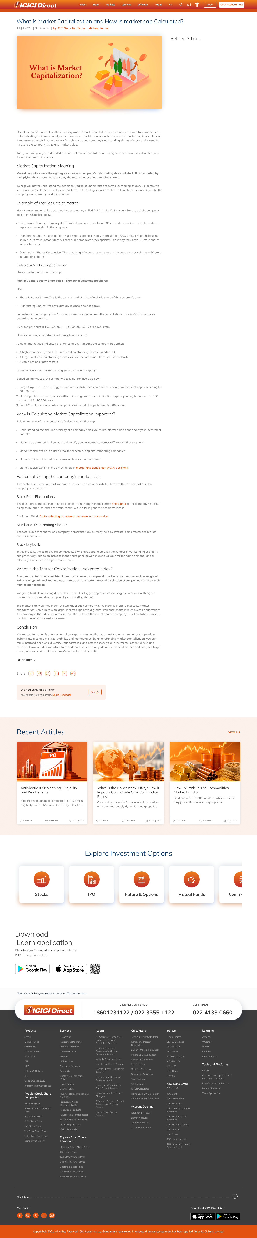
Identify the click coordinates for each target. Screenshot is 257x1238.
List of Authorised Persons (215, 1083)
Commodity (30, 1046)
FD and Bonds (31, 1051)
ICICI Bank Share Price (71, 1171)
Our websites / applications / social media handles (217, 1077)
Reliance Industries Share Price (37, 1110)
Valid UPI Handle (68, 1129)
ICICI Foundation (175, 1098)
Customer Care (68, 1051)
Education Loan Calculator (145, 1098)
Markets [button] (110, 4)
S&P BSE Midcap (175, 1041)
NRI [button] (171, 4)
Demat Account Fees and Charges (109, 1095)
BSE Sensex (173, 1051)
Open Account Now (231, 4)
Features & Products (70, 1109)
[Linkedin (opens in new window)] (44, 1215)
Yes (93, 692)
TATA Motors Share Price (73, 1176)
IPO (26, 1075)
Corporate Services (70, 1066)
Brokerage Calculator (142, 1074)
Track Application (211, 1093)
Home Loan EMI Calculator (145, 1093)
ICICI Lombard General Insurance (178, 1110)
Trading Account (140, 1122)
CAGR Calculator (140, 1088)
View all (234, 732)
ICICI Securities (174, 1103)
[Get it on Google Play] (228, 1216)
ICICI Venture (173, 1129)
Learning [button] (126, 4)
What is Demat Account (108, 1059)
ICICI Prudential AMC (178, 1124)
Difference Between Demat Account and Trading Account (110, 1104)
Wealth (64, 1056)
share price (119, 503)
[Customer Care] (189, 4)
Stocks (27, 1036)
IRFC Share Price (33, 1121)
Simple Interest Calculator (144, 1036)
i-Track (205, 1070)
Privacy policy (67, 1083)
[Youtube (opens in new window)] (52, 1215)
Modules (206, 1051)
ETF (26, 1061)
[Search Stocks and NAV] (181, 4)
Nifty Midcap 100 (176, 1056)
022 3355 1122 (154, 1012)
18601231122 (111, 1012)
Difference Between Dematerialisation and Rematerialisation (107, 1051)
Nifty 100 (171, 1066)
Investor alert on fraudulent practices (74, 1095)
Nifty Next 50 (174, 1061)
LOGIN (210, 4)
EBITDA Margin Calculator (145, 1049)
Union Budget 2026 (34, 1080)
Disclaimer (24, 660)
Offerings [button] (143, 4)
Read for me (100, 28)
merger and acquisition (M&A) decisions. (102, 467)
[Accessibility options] (197, 4)
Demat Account (139, 1117)
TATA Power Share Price (72, 1156)
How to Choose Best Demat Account (110, 1070)
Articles (206, 1036)
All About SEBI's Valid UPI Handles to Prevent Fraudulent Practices (109, 1040)
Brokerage (65, 1036)
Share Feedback (61, 694)
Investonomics (209, 1056)
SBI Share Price (32, 1103)
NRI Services (66, 1061)
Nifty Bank (172, 1071)
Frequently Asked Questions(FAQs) (69, 1103)
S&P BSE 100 (174, 1046)
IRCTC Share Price (33, 1116)
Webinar (206, 1041)
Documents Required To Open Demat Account (108, 1086)
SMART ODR (67, 1088)
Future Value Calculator (143, 1054)
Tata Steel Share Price (36, 1136)
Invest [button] (82, 4)
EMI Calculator (138, 1064)
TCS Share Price (68, 1152)
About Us (65, 1071)
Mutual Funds (31, 1041)
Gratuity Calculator (141, 1069)
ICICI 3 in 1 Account (141, 1112)
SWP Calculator (139, 1079)
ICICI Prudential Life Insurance (177, 1118)
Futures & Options (33, 1071)
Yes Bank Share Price (35, 1131)
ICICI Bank (172, 1093)
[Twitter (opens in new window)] (36, 1215)
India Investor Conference (37, 1085)
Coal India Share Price (71, 1166)
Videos (205, 1046)
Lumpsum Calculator (142, 1059)
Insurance (29, 1056)
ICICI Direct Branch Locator (74, 1114)
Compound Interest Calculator (141, 1043)
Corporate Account (141, 1127)
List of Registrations (70, 1124)
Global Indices (174, 1036)
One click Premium (69, 1046)
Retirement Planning (71, 1041)
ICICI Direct (172, 1134)
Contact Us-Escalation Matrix (71, 1077)
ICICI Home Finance (177, 1139)
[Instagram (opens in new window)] (28, 1215)
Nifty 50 (171, 1075)
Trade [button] (96, 4)
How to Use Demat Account (110, 1064)
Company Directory (34, 1140)
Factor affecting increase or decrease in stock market (73, 516)
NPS (26, 1066)
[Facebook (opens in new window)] (20, 1215)
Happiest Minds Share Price (74, 1147)
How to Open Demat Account (106, 1114)
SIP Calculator (138, 1083)
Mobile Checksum (211, 1088)
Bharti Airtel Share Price (72, 1161)
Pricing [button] (158, 4)
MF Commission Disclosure (73, 1119)
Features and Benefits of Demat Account (108, 1078)
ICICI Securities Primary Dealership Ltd (179, 1145)
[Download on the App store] (203, 1216)
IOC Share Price (32, 1126)
